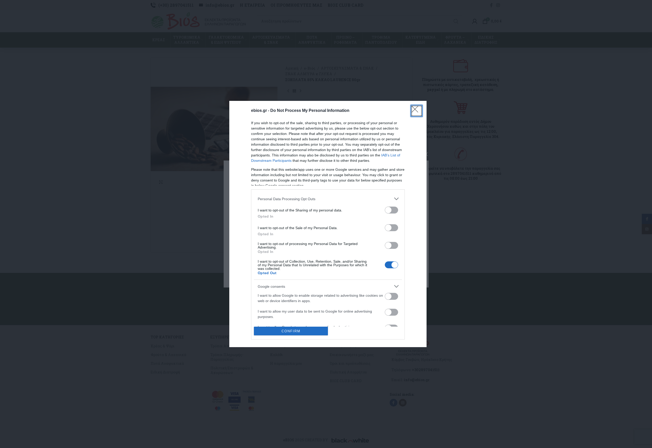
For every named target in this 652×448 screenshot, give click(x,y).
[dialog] (328, 224)
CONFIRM (291, 331)
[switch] (391, 210)
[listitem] (328, 198)
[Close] (416, 111)
